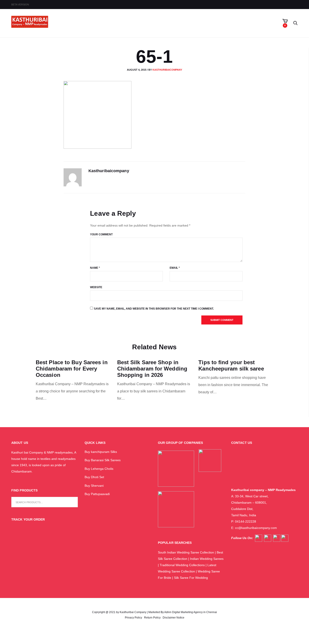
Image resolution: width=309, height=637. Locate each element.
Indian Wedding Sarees (206, 559)
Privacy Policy (133, 617)
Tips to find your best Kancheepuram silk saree (231, 365)
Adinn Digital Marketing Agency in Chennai (190, 612)
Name (95, 267)
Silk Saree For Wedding (191, 577)
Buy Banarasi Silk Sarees (103, 460)
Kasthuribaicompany (167, 69)
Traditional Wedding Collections (182, 565)
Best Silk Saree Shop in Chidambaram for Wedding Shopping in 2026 (152, 368)
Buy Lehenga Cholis (99, 468)
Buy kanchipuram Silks (101, 452)
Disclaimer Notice (173, 617)
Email (175, 267)
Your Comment (101, 234)
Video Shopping (146, 23)
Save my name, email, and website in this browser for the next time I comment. (154, 308)
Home (108, 23)
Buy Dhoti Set (94, 477)
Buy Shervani (94, 485)
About (121, 23)
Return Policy (152, 617)
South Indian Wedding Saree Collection (186, 552)
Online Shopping (173, 23)
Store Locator (219, 23)
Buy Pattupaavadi (97, 494)
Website (96, 287)
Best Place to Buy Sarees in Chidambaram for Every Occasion (72, 368)
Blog (198, 23)
